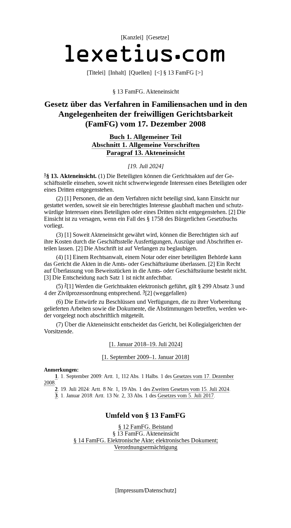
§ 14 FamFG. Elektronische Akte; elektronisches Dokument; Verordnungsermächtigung (146, 443)
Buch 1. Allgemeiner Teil (145, 137)
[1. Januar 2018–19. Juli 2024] (145, 344)
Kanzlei (132, 37)
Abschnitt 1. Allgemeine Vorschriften (146, 144)
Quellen (140, 72)
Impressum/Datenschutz (145, 490)
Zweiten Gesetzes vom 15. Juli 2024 (190, 389)
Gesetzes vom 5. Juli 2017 (186, 395)
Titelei (96, 72)
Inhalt (117, 72)
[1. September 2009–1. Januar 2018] (145, 357)
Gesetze (157, 37)
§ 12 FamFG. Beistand (145, 426)
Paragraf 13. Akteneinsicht (145, 152)
